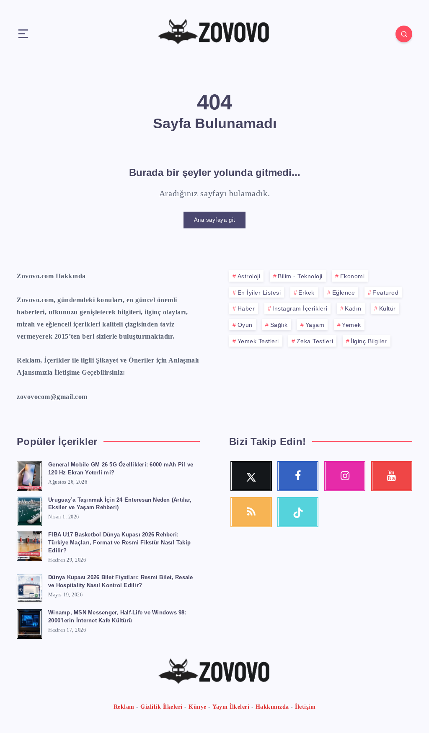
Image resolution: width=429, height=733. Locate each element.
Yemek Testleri (258, 341)
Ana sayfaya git (214, 220)
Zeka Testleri (315, 341)
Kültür (387, 308)
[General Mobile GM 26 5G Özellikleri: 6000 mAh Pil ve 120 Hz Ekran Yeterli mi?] (29, 474)
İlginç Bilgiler (369, 341)
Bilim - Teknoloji (300, 276)
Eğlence (343, 292)
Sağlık (279, 324)
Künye (198, 707)
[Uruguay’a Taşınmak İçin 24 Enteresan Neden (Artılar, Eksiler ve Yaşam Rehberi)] (29, 510)
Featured (385, 292)
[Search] (403, 34)
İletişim (305, 707)
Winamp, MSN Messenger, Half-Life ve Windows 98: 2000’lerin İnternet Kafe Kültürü (117, 616)
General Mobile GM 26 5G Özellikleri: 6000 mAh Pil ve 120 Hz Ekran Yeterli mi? (120, 468)
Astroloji (249, 276)
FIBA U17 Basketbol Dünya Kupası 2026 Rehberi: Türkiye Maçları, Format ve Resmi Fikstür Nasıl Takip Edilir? (119, 542)
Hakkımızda (272, 707)
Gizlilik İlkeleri (161, 707)
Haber (246, 308)
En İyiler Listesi (259, 292)
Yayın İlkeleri (230, 707)
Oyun (245, 324)
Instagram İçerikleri (299, 308)
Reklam (124, 707)
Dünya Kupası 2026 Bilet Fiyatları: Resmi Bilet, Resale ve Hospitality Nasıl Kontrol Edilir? (120, 581)
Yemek (351, 324)
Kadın (353, 308)
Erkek (306, 292)
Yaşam (315, 324)
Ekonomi (352, 276)
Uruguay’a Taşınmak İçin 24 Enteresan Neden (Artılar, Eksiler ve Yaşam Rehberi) (119, 504)
